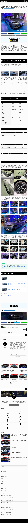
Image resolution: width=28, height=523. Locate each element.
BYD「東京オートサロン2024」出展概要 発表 (14, 289)
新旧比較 (4, 483)
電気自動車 (11, 310)
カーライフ (4, 490)
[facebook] (11, 354)
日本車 (4, 471)
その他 (3, 493)
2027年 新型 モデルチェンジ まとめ (7, 512)
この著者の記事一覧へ (17, 356)
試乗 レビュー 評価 (5, 485)
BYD (2, 310)
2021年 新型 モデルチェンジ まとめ (7, 502)
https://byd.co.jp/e (3, 295)
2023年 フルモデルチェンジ (7, 310)
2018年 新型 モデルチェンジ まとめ (7, 497)
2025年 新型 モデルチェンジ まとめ (7, 509)
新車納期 (4, 474)
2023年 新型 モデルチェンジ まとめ (7, 505)
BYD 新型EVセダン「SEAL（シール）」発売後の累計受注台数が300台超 (17, 278)
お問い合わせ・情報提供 (14, 520)
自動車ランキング (5, 478)
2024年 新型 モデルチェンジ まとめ (7, 507)
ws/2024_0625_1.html (10, 295)
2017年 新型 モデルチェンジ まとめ (7, 495)
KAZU (5, 346)
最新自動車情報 (4, 1)
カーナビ (4, 486)
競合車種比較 (4, 481)
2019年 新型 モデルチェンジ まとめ (7, 498)
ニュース (4, 488)
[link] (10, 354)
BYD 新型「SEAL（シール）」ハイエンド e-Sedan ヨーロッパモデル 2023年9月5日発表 (17, 284)
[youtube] (17, 354)
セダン (14, 310)
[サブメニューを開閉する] (26, 471)
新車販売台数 (4, 476)
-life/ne (6, 295)
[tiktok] (15, 354)
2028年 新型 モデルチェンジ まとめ (7, 514)
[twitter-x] (12, 354)
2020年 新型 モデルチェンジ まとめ (7, 500)
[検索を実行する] (26, 335)
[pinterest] (16, 354)
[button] (4, 33)
